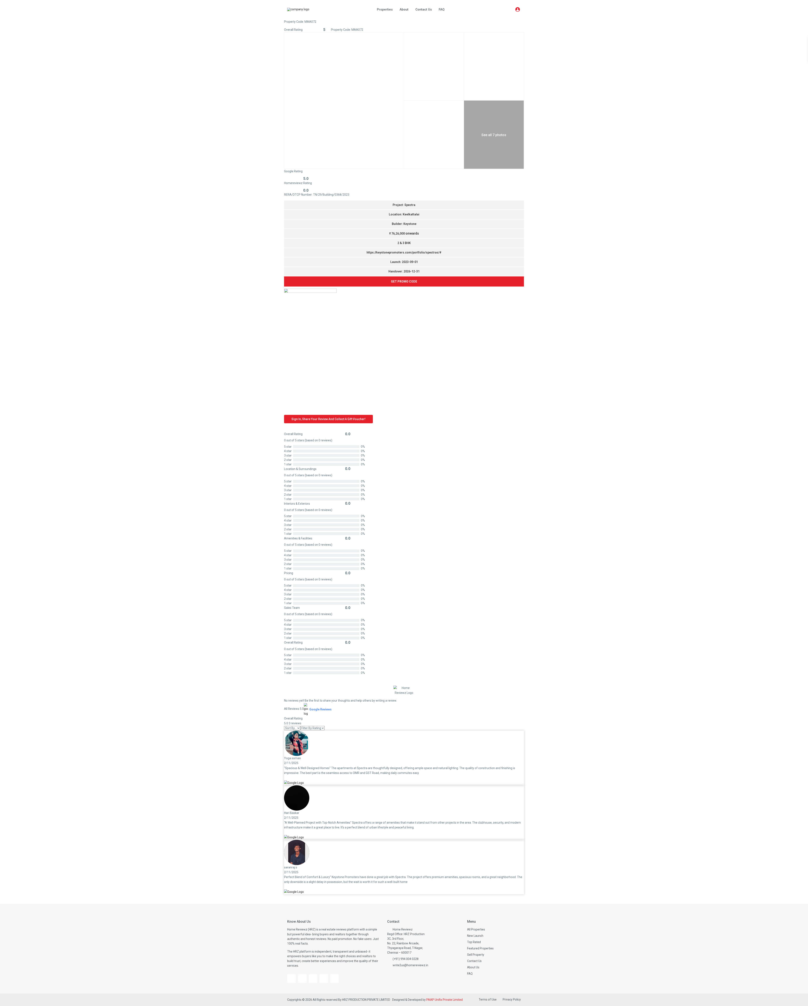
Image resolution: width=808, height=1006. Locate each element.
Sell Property (475, 954)
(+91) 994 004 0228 (406, 959)
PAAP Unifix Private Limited (444, 999)
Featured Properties (480, 948)
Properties (385, 9)
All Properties (476, 929)
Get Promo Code (404, 281)
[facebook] (291, 978)
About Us (473, 967)
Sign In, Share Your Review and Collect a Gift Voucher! (328, 419)
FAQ (442, 9)
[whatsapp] (334, 978)
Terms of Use (488, 999)
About (404, 9)
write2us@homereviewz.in (410, 965)
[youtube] (302, 978)
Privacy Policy (512, 999)
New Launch (475, 935)
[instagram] (313, 978)
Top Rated (474, 942)
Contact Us (423, 9)
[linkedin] (323, 978)
